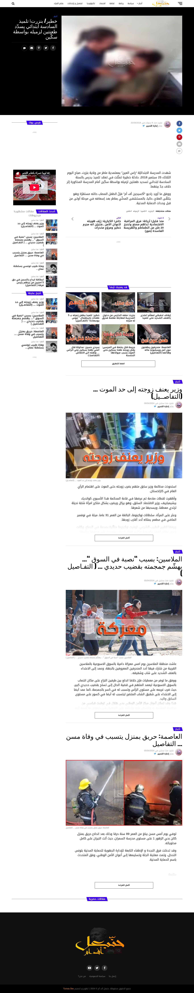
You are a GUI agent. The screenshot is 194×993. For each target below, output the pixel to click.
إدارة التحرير (152, 126)
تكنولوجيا (91, 3)
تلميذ (142, 211)
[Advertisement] (118, 151)
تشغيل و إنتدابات (75, 3)
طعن (128, 211)
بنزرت (150, 211)
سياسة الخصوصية (97, 976)
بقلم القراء (58, 3)
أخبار (140, 3)
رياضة (121, 3)
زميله (135, 211)
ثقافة (112, 3)
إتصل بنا (112, 976)
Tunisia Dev (68, 989)
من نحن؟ (82, 976)
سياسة (131, 3)
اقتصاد (102, 3)
